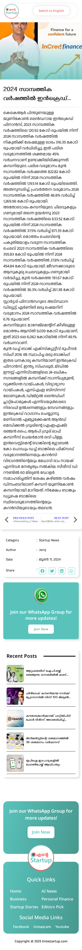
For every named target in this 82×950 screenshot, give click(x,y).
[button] (75, 11)
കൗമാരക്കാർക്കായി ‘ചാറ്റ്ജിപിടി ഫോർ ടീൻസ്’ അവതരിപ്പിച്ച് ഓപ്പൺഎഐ (48, 718)
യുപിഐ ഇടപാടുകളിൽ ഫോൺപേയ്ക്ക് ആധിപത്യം (43, 763)
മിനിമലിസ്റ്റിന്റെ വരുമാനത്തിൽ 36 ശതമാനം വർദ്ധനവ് (47, 741)
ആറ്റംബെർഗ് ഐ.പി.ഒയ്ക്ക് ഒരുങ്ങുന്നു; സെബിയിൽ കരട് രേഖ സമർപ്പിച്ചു (46, 673)
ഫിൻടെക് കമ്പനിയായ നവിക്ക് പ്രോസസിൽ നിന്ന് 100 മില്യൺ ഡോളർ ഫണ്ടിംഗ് (48, 696)
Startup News (49, 540)
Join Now (41, 832)
